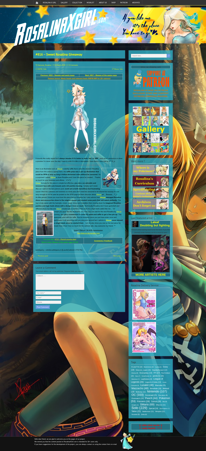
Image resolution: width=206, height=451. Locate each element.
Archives (136, 2)
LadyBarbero (146, 379)
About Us (103, 2)
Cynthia (158, 367)
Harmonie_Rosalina (44, 65)
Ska (164, 401)
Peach (151, 398)
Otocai (116, 69)
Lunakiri (147, 385)
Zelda (144, 414)
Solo (44, 69)
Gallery (64, 2)
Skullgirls (135, 405)
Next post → (118, 256)
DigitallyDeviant (159, 370)
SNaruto (161, 405)
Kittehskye (135, 379)
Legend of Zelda (153, 382)
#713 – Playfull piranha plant (65, 239)
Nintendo (157, 391)
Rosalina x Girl (49, 2)
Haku (137, 376)
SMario (147, 404)
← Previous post (42, 256)
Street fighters (165, 408)
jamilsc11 (158, 376)
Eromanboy (146, 373)
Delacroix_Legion (143, 370)
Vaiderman (148, 411)
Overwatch (137, 398)
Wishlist (90, 2)
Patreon (124, 2)
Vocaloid (135, 414)
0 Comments (73, 65)
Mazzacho (140, 388)
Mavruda (160, 385)
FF (157, 373)
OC (137, 394)
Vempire (160, 411)
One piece (162, 395)
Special (153, 408)
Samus (156, 401)
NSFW (40, 69)
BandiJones (149, 367)
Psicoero (143, 401)
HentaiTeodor (146, 376)
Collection (77, 2)
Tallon (136, 411)
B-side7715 (136, 367)
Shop (113, 2)
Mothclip (141, 392)
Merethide (155, 388)
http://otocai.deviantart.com (88, 233)
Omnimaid (151, 395)
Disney (134, 373)
